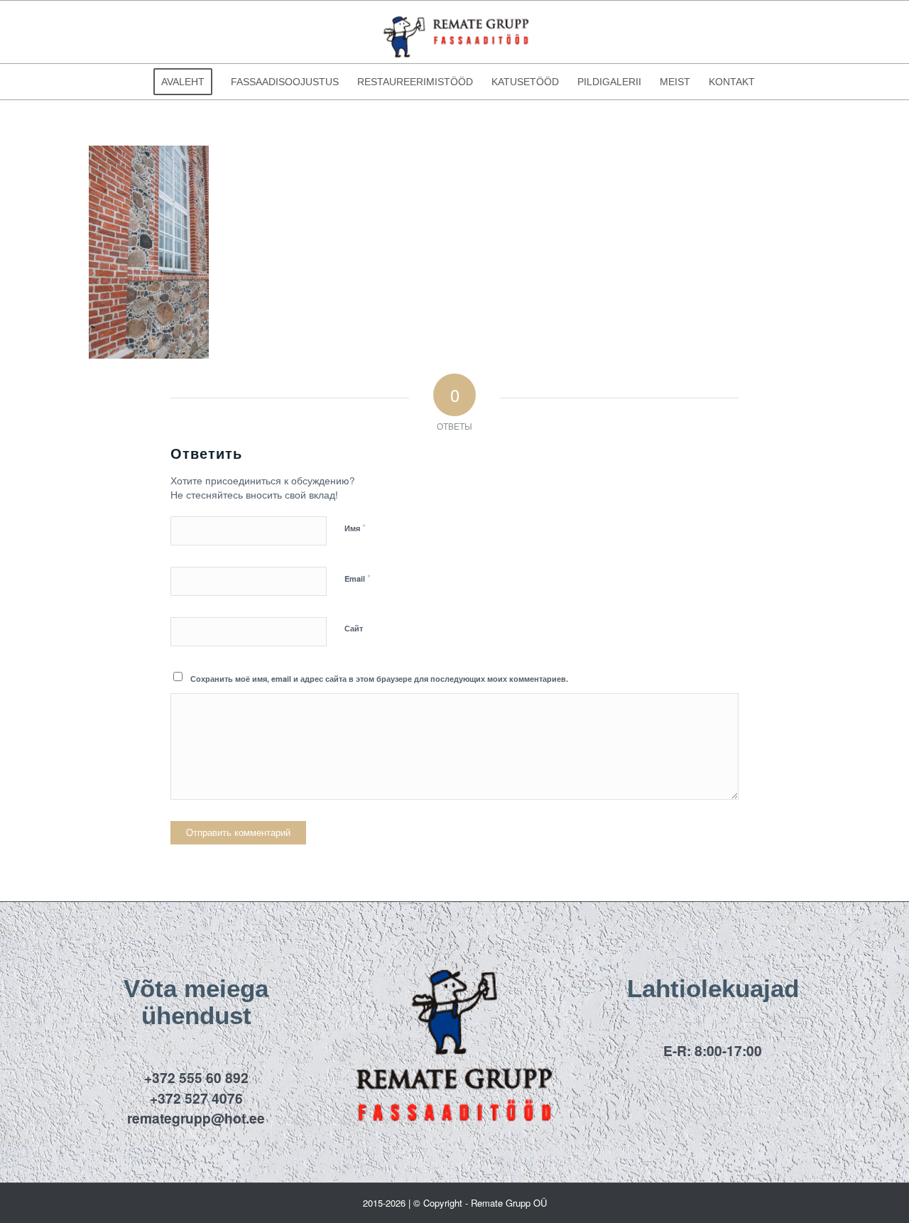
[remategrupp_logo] (454, 32)
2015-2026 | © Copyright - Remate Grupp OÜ (455, 1203)
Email (357, 578)
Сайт (353, 628)
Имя (355, 527)
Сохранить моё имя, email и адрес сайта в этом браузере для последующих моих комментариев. (379, 678)
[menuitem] (183, 81)
